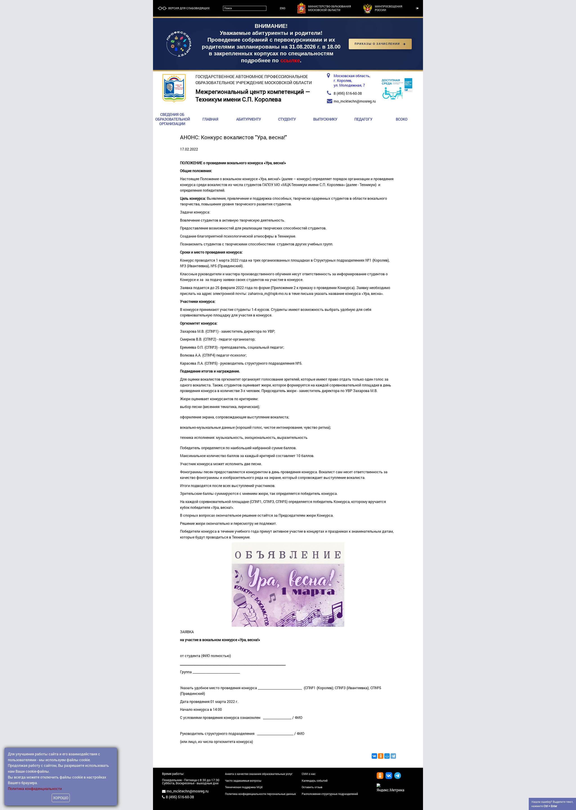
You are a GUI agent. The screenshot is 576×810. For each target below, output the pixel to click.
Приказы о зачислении (377, 43)
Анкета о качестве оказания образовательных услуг (258, 773)
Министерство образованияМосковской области (329, 8)
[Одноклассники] (380, 756)
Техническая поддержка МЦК (244, 787)
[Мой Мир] (387, 756)
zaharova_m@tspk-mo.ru (268, 293)
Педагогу (363, 119)
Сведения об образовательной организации (172, 119)
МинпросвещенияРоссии (388, 8)
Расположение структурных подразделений (330, 793)
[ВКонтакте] (374, 756)
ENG (282, 8)
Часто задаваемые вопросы (243, 780)
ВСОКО (401, 119)
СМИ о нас (308, 773)
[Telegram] (393, 756)
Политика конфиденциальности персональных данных (260, 793)
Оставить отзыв (312, 787)
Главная (210, 119)
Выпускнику (325, 119)
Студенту (287, 119)
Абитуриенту (248, 119)
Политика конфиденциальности (35, 788)
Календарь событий (315, 780)
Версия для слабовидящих (189, 8)
